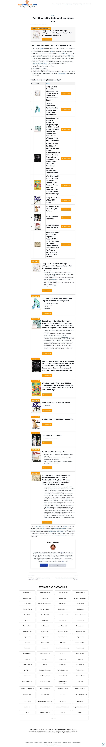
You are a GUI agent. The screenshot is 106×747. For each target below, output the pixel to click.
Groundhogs (80, 648)
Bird (52, 51)
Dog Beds (62, 620)
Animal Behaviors (44, 592)
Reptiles (63, 701)
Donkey (62, 642)
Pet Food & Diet (62, 670)
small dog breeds (40, 526)
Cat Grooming (44, 609)
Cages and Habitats (44, 603)
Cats (27, 614)
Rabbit (27, 701)
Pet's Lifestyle (45, 681)
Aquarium (27, 598)
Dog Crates (80, 625)
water (67, 337)
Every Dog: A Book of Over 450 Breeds (52, 200)
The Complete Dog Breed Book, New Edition (53, 209)
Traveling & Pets (45, 712)
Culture (27, 620)
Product (48, 83)
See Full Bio (43, 565)
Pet (41, 55)
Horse (62, 653)
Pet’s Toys (45, 694)
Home (53, 4)
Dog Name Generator (67, 742)
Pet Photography (45, 675)
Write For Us (82, 4)
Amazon (43, 528)
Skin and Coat (44, 707)
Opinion (62, 664)
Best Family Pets (51, 744)
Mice (45, 664)
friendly (63, 337)
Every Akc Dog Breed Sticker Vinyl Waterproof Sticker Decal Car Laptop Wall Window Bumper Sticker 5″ (57, 33)
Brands (62, 598)
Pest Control (80, 664)
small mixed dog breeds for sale (56, 531)
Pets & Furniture (63, 688)
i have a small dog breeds (60, 535)
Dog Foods (45, 631)
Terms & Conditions (67, 4)
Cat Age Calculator (38, 742)
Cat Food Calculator (57, 742)
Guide (49, 56)
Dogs (59, 53)
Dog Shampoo (62, 637)
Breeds (53, 15)
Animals (60, 73)
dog (43, 28)
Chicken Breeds (63, 614)
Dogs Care (45, 642)
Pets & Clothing (45, 688)
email (63, 561)
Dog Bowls (80, 620)
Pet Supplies (63, 675)
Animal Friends (63, 592)
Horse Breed (80, 653)
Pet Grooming (80, 670)
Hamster (27, 653)
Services (27, 707)
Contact (88, 4)
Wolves (53, 718)
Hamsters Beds (45, 653)
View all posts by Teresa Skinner (57, 565)
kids (48, 507)
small (40, 28)
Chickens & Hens (80, 614)
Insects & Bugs (27, 664)
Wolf (80, 712)
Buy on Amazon (47, 39)
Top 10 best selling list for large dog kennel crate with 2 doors (39, 577)
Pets (80, 681)
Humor (27, 659)
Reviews (80, 701)
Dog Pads (27, 637)
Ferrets (45, 648)
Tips (46, 63)
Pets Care (27, 694)
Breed (41, 48)
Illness (44, 659)
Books (72, 56)
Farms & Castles (80, 642)
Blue (64, 53)
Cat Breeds (62, 603)
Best (34, 28)
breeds (46, 28)
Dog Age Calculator (29, 742)
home (67, 498)
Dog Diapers (27, 631)
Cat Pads (80, 609)
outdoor (54, 279)
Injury (80, 659)
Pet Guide (27, 675)
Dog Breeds (27, 625)
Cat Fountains (27, 609)
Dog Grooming (41, 63)
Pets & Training (80, 688)
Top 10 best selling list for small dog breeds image (66, 577)
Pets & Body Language (27, 688)
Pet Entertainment (45, 670)
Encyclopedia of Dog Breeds (52, 435)
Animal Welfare (80, 592)
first (45, 517)
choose (65, 526)
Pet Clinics (27, 670)
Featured (27, 648)
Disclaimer (75, 4)
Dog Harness (80, 631)
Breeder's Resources (80, 598)
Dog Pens (45, 637)
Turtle (62, 712)
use (54, 274)
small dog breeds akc (59, 528)
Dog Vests (80, 637)
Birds (45, 598)
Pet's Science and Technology (62, 682)
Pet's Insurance (27, 681)
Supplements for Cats (62, 707)
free (51, 275)
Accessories (27, 592)
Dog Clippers (45, 625)
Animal (63, 73)
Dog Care (35, 63)
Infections (62, 659)
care (62, 552)
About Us (58, 4)
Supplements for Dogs (80, 707)
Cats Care (45, 614)
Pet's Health (80, 675)
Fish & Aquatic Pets (63, 648)
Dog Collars (63, 625)
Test (69, 55)
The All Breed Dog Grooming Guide (54, 452)
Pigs (62, 694)
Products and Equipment (80, 694)
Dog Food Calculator (47, 742)
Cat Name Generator (77, 742)
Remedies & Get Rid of (45, 701)
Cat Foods (80, 603)
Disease (45, 620)
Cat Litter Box (62, 609)
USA (55, 286)
